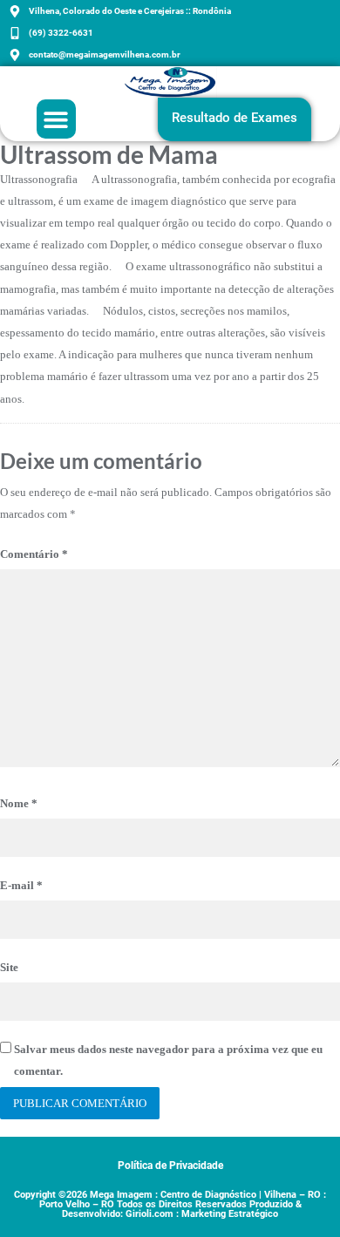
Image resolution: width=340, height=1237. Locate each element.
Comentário (34, 554)
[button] (56, 119)
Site (9, 967)
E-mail (21, 885)
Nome (18, 803)
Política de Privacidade (170, 1165)
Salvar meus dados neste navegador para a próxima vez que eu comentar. (168, 1060)
